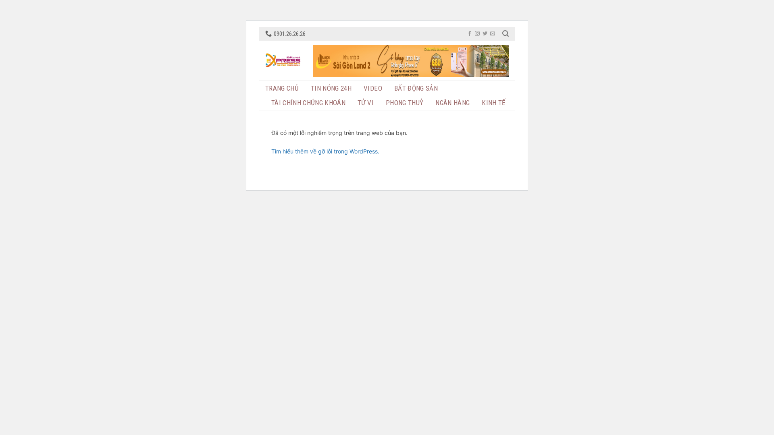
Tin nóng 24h (331, 88)
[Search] (505, 33)
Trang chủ (282, 88)
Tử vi (366, 103)
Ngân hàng (452, 103)
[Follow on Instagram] (477, 34)
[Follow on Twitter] (485, 34)
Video (373, 88)
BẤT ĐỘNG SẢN (416, 88)
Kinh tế (493, 103)
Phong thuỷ (404, 103)
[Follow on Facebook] (469, 34)
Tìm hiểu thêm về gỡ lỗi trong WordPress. (325, 151)
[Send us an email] (492, 34)
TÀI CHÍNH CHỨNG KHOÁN (308, 103)
